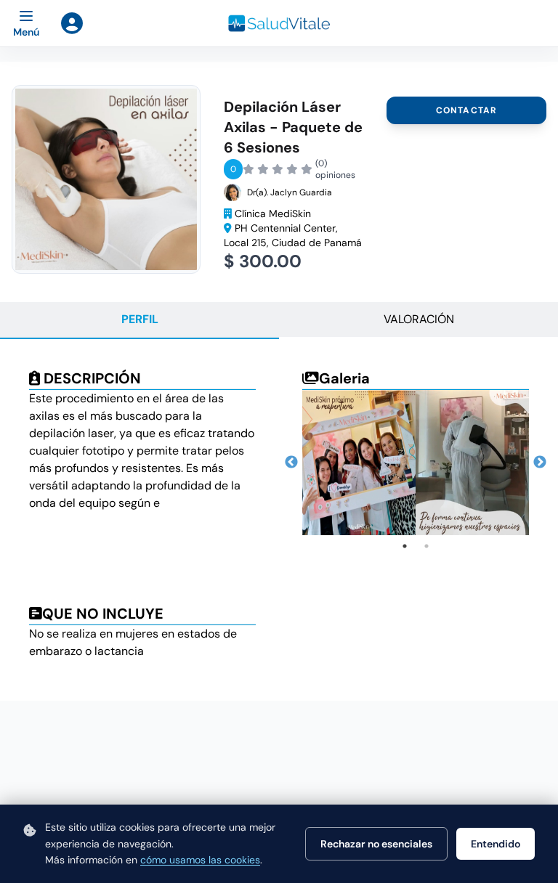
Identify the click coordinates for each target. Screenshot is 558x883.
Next (540, 462)
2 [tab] (426, 546)
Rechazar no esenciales (376, 843)
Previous (291, 462)
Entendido (495, 843)
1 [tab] (404, 546)
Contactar (467, 110)
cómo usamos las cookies (200, 859)
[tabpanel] (359, 462)
